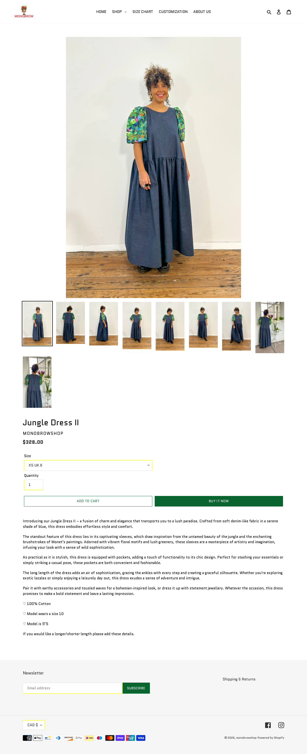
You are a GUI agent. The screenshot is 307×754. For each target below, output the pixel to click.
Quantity (31, 475)
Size (27, 456)
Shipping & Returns (239, 679)
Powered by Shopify (271, 738)
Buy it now (219, 501)
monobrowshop (246, 738)
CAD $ (32, 725)
